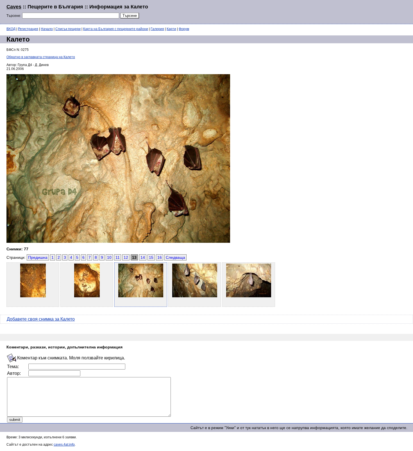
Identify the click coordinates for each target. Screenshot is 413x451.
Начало (47, 29)
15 (151, 257)
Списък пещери (68, 29)
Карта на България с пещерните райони (115, 29)
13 (134, 257)
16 (159, 257)
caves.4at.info (64, 445)
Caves (13, 7)
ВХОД (10, 29)
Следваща (175, 257)
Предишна (37, 257)
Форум (184, 29)
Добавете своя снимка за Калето (41, 319)
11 (117, 257)
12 (126, 257)
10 (109, 257)
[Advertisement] (338, 11)
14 (142, 257)
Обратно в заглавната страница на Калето (40, 57)
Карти (171, 29)
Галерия (157, 29)
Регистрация (28, 29)
